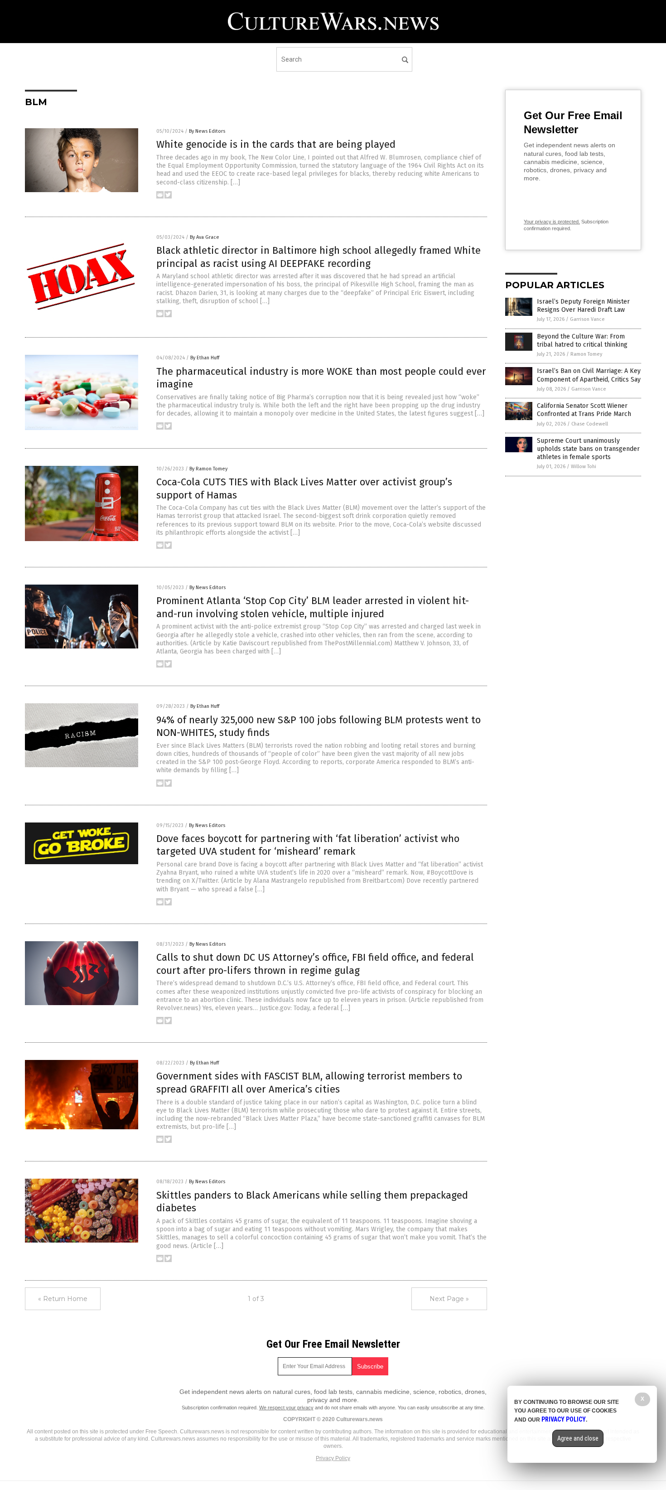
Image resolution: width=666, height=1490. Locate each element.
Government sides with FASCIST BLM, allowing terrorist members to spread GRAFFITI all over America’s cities (309, 1082)
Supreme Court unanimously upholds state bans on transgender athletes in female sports (588, 449)
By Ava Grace (204, 237)
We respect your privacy (286, 1407)
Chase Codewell (589, 424)
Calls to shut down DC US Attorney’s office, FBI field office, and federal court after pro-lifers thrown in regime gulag (315, 964)
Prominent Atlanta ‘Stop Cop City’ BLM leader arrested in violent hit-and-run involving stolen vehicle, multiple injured (312, 607)
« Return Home (62, 1299)
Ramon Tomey (586, 354)
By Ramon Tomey (208, 469)
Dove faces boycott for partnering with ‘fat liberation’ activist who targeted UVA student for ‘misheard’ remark (307, 845)
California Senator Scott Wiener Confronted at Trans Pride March (584, 410)
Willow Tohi (583, 466)
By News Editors (207, 131)
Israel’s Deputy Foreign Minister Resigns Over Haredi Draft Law (583, 306)
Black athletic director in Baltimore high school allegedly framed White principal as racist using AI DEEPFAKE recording (318, 257)
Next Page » (449, 1299)
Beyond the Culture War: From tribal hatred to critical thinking (582, 340)
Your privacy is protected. (552, 221)
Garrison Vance (587, 319)
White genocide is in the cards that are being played (276, 144)
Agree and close (577, 1438)
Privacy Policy (333, 1458)
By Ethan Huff (204, 358)
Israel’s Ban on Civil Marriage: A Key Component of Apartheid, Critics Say (589, 375)
